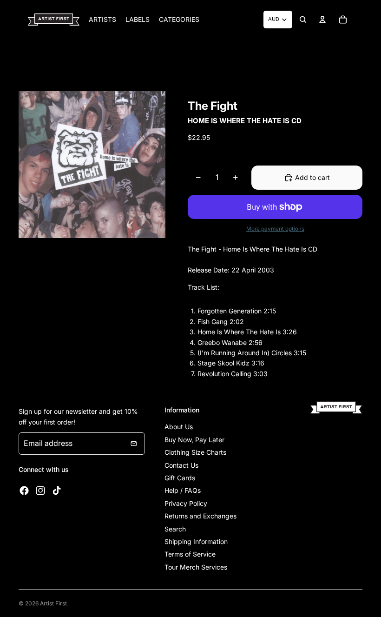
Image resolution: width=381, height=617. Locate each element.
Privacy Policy (185, 503)
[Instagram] (40, 490)
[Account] (322, 19)
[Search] (303, 19)
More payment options (275, 229)
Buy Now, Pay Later (194, 440)
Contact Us (181, 465)
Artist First (53, 603)
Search (175, 529)
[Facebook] (24, 490)
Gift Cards (179, 478)
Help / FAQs (182, 490)
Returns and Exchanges (200, 516)
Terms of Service (190, 554)
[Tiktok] (56, 490)
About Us (178, 427)
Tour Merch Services (195, 567)
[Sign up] (134, 444)
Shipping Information (196, 541)
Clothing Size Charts (195, 452)
